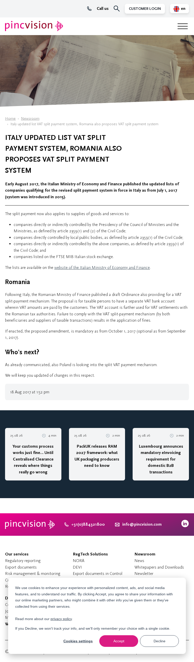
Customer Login (145, 9)
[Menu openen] (182, 26)
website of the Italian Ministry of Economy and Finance (102, 267)
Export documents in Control (97, 573)
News (139, 560)
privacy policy (61, 619)
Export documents (21, 567)
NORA (78, 560)
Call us (103, 8)
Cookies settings (78, 641)
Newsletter (143, 573)
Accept (118, 641)
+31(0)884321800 (88, 524)
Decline (159, 641)
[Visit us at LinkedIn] (185, 526)
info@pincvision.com (142, 524)
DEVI (77, 567)
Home (10, 118)
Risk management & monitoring (32, 573)
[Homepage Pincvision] (34, 26)
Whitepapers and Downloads (159, 567)
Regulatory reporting (23, 560)
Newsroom (30, 118)
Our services (17, 554)
